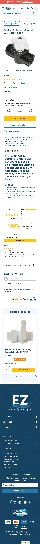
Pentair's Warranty (19, 145)
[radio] (28, 209)
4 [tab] (21, 376)
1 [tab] (16, 376)
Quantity (7, 91)
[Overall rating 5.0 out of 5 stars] (10, 80)
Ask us (23, 83)
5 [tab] (23, 376)
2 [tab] (18, 376)
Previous (4, 376)
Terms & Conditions (25, 535)
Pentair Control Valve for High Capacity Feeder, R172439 (18, 350)
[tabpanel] (20, 344)
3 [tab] (20, 376)
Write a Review (20, 240)
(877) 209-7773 (27, 2)
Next (36, 376)
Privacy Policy (13, 535)
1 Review (19, 79)
